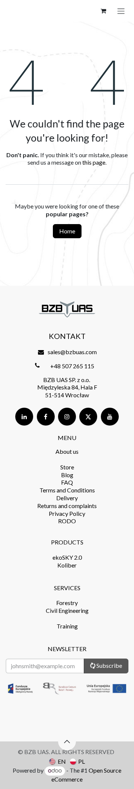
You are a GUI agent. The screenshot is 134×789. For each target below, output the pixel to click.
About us (67, 451)
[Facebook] (46, 417)
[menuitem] (57, 761)
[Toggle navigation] (121, 11)
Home (67, 231)
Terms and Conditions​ (67, 490)
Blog (67, 474)
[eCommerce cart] (103, 10)
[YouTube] (110, 417)
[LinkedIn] (24, 417)
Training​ (67, 626)
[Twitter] (88, 417)
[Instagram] (67, 417)
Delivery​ (67, 497)
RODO (67, 520)
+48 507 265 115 (72, 365)
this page (93, 162)
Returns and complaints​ (67, 505)
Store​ (67, 467)
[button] (67, 741)
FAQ (67, 482)
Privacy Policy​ (67, 513)
